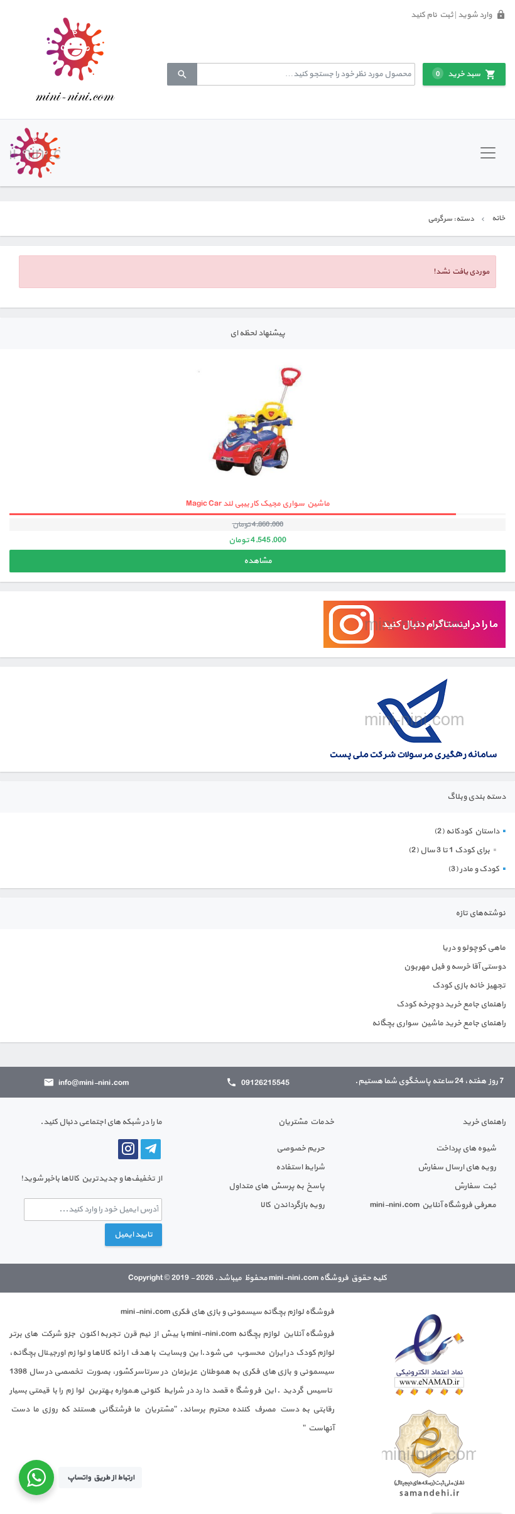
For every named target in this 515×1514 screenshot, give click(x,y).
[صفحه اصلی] (75, 59)
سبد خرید (458, 74)
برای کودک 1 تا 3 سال (455, 850)
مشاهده (258, 561)
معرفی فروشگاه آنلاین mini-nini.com (433, 1205)
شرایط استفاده (300, 1167)
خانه (498, 218)
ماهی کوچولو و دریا (474, 948)
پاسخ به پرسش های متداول (277, 1186)
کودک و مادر (479, 869)
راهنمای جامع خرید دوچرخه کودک (451, 1004)
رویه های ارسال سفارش (457, 1167)
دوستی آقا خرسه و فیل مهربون (455, 966)
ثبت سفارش (475, 1186)
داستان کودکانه (472, 831)
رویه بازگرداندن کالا (292, 1205)
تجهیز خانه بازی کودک (469, 985)
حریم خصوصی (300, 1148)
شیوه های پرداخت (466, 1148)
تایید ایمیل (133, 1234)
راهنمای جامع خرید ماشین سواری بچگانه (439, 1023)
